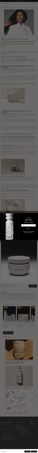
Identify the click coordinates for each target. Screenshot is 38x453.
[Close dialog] (37, 214)
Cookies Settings (3, 451)
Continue (28, 228)
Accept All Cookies (27, 451)
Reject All (34, 451)
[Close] (36, 451)
